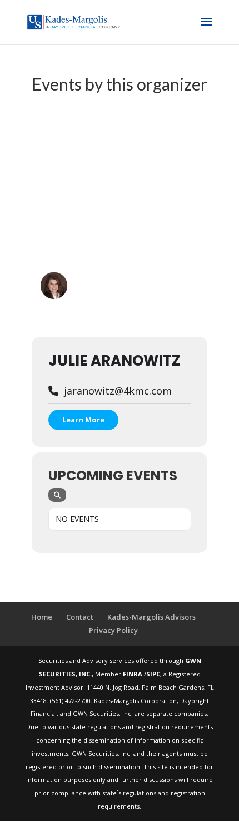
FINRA (133, 674)
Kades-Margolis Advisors (151, 617)
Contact (79, 617)
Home (41, 617)
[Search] (57, 495)
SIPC (153, 674)
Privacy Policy (113, 630)
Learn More (83, 420)
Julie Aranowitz (114, 361)
